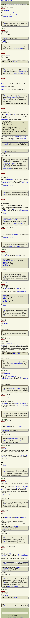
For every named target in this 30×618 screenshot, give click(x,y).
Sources (11, 0)
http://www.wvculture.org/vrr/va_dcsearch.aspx (14, 96)
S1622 (4, 315)
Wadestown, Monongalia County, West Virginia (20, 403)
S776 (4, 192)
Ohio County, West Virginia (19, 345)
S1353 (4, 440)
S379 (4, 99)
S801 (4, 274)
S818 (4, 537)
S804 (4, 361)
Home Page (5, 4)
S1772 (4, 390)
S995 (4, 540)
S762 (4, 103)
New (12, 4)
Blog (8, 0)
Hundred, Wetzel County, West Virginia (21, 405)
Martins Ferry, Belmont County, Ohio (10, 12)
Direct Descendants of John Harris (7, 16)
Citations (6, 0)
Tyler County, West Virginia (21, 426)
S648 (4, 71)
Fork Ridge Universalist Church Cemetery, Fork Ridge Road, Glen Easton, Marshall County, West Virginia (14, 489)
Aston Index (4, 154)
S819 (4, 542)
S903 (4, 165)
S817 (4, 581)
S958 (4, 95)
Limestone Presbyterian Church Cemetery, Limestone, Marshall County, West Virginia (14, 182)
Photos (15, 4)
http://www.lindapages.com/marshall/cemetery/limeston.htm (10, 219)
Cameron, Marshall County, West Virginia (10, 376)
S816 (4, 578)
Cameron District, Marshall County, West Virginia (6, 144)
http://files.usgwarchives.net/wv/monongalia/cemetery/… (9, 366)
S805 (4, 413)
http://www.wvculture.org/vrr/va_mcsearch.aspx (18, 46)
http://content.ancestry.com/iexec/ (23, 71)
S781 (4, 218)
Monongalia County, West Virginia (9, 343)
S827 (4, 415)
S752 (4, 69)
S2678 (4, 439)
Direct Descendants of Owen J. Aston (8, 185)
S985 (4, 541)
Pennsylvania (6, 551)
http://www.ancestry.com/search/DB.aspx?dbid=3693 (9, 163)
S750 (4, 23)
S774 (4, 194)
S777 (4, 244)
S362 (4, 473)
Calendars (24, 4)
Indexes (10, 4)
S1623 (4, 278)
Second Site (14, 617)
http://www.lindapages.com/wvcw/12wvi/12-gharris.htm (11, 472)
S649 (4, 162)
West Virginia (6, 452)
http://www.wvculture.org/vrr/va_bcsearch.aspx (14, 220)
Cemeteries (18, 4)
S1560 (4, 471)
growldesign (22, 617)
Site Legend (2, 0)
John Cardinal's (11, 617)
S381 (4, 98)
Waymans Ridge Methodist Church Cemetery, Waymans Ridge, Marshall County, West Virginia (13, 291)
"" (10, 179)
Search (8, 4)
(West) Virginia (7, 255)
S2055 (4, 503)
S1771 (4, 364)
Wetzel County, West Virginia (15, 234)
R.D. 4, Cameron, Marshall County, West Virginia (17, 116)
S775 (4, 221)
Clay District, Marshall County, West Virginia (6, 564)
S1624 (4, 276)
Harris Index (4, 41)
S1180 (4, 414)
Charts (22, 4)
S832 (4, 312)
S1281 (4, 161)
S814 (4, 470)
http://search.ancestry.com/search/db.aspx (21, 440)
